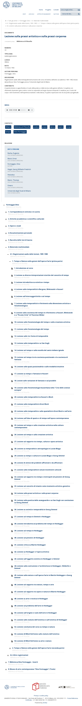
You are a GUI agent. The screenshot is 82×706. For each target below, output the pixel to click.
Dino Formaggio (20, 132)
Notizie (56, 14)
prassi (44, 127)
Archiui (45, 703)
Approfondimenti (44, 14)
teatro (60, 127)
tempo (8, 132)
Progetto (48, 10)
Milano (8, 127)
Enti (24, 14)
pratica (36, 127)
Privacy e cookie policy (41, 696)
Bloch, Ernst (12, 158)
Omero (10, 185)
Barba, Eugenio (13, 153)
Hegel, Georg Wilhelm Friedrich (19, 169)
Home (41, 10)
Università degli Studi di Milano (19, 191)
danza (52, 127)
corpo (68, 127)
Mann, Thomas (13, 180)
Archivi (31, 14)
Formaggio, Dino (14, 164)
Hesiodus (11, 175)
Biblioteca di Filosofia (22, 127)
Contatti (56, 10)
